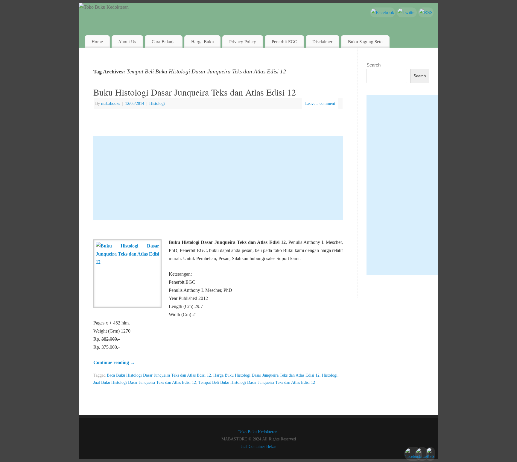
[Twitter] (407, 12)
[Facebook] (382, 12)
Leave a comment (320, 103)
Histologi (157, 103)
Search (374, 64)
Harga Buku (202, 41)
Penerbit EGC (284, 41)
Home (97, 41)
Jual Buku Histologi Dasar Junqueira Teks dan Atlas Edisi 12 (144, 382)
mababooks (110, 103)
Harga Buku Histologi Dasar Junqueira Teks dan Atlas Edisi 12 (266, 375)
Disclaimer (322, 41)
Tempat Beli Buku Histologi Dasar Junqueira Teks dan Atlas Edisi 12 (256, 382)
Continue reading (114, 362)
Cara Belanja (164, 41)
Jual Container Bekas (258, 446)
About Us (127, 41)
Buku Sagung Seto (365, 41)
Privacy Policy (242, 41)
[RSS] (426, 12)
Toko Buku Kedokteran (257, 431)
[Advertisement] (218, 178)
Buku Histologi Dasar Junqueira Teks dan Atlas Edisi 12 (194, 92)
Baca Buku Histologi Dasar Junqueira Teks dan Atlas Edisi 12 (159, 375)
